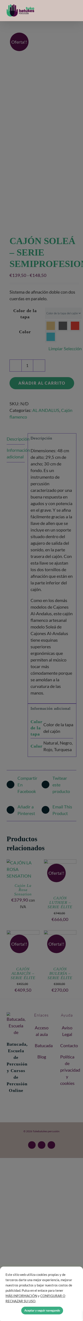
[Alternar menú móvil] (74, 10)
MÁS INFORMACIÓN (21, 1296)
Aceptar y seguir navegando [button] (42, 1310)
